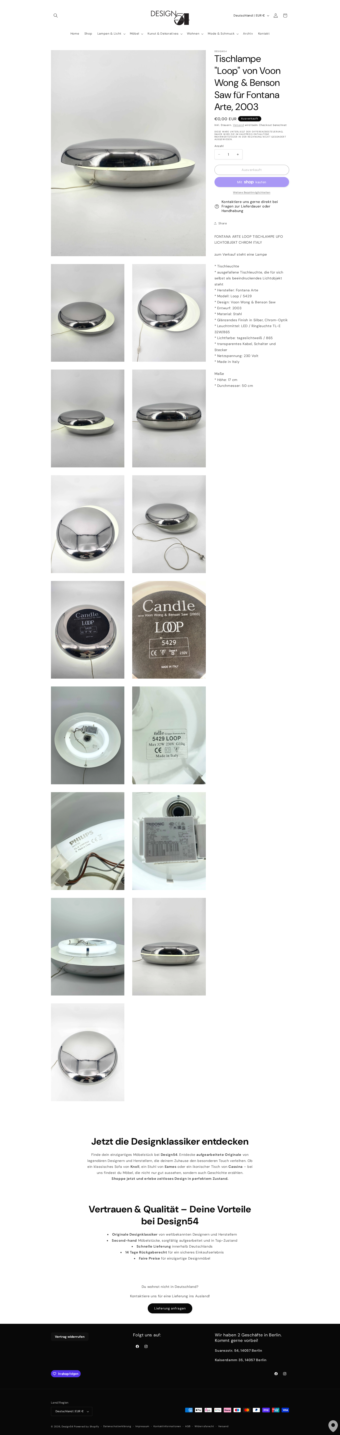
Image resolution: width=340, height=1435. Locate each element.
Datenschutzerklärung (117, 1426)
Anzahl (219, 146)
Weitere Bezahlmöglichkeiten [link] (251, 192)
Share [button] (222, 223)
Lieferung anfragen (170, 1308)
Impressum (142, 1426)
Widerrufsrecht (204, 1426)
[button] (55, 15)
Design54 (67, 1426)
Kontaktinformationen (167, 1426)
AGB (187, 1426)
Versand (238, 125)
